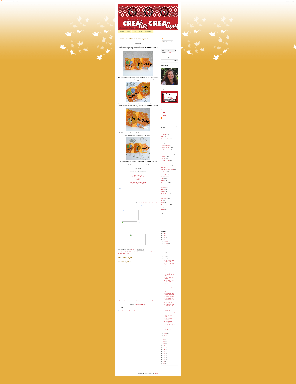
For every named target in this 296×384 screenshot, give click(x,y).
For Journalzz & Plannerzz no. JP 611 (138, 182)
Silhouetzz (163, 187)
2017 (164, 347)
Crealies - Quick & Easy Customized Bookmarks (169, 281)
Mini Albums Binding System (167, 169)
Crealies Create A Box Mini (167, 152)
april (165, 256)
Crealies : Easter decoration (167, 270)
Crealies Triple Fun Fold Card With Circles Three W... (169, 306)
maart (165, 258)
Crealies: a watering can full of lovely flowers (169, 287)
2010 (164, 361)
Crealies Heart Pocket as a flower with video (169, 267)
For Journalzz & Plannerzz (135, 252)
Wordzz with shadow (122, 253)
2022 (164, 338)
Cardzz (162, 143)
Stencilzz (163, 191)
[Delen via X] (141, 250)
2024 (164, 237)
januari (165, 335)
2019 (164, 343)
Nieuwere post (122, 300)
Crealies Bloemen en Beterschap (168, 319)
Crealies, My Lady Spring (169, 296)
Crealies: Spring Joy (168, 302)
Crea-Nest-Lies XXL (165, 147)
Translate (171, 52)
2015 (164, 351)
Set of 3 (149, 252)
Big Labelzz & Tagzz (165, 138)
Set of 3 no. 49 (138, 178)
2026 (164, 233)
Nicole (164, 118)
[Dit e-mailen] (138, 250)
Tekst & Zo (163, 196)
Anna (164, 109)
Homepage (138, 300)
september (166, 247)
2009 (164, 363)
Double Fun (163, 156)
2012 (164, 357)
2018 (164, 345)
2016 (164, 349)
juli (165, 251)
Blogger (156, 373)
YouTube (163, 209)
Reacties (165, 41)
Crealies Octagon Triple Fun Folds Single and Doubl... (169, 274)
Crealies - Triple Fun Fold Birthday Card (169, 261)
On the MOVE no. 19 (138, 175)
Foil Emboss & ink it (165, 160)
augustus (166, 249)
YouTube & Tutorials (148, 31)
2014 (164, 353)
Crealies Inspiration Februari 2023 (168, 322)
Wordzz (162, 202)
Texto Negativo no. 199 (138, 181)
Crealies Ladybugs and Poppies (168, 278)
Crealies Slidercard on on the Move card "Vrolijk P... (169, 299)
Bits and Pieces (164, 141)
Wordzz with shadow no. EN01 (138, 183)
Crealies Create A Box (165, 149)
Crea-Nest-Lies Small (125, 252)
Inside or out (163, 167)
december (166, 241)
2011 (164, 359)
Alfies (162, 136)
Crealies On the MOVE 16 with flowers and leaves (169, 264)
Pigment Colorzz (164, 182)
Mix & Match (164, 171)
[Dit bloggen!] (139, 250)
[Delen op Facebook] (142, 250)
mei (165, 255)
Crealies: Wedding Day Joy (169, 312)
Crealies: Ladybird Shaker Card (169, 284)
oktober (165, 245)
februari (165, 333)
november (166, 243)
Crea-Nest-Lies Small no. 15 (138, 176)
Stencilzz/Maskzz (165, 193)
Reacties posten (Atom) (141, 304)
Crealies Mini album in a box (169, 290)
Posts (164, 39)
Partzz (162, 178)
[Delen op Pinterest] (143, 250)
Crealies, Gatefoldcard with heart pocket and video (169, 325)
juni (165, 253)
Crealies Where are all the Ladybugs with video (169, 293)
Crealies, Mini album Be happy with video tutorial (169, 315)
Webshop (128, 31)
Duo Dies (163, 158)
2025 (164, 235)
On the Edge (163, 174)
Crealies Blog (121, 31)
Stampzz (163, 189)
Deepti (164, 112)
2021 (164, 339)
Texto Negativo (154, 252)
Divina (164, 115)
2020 (164, 341)
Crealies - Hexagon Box (169, 328)
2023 (164, 239)
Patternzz (163, 180)
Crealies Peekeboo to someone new (168, 309)
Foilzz (162, 163)
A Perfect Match (164, 134)
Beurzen (140, 31)
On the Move (144, 252)
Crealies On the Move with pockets (169, 330)
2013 (164, 355)
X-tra (128, 253)
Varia (162, 200)
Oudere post (154, 300)
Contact (134, 31)
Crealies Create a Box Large (167, 154)
